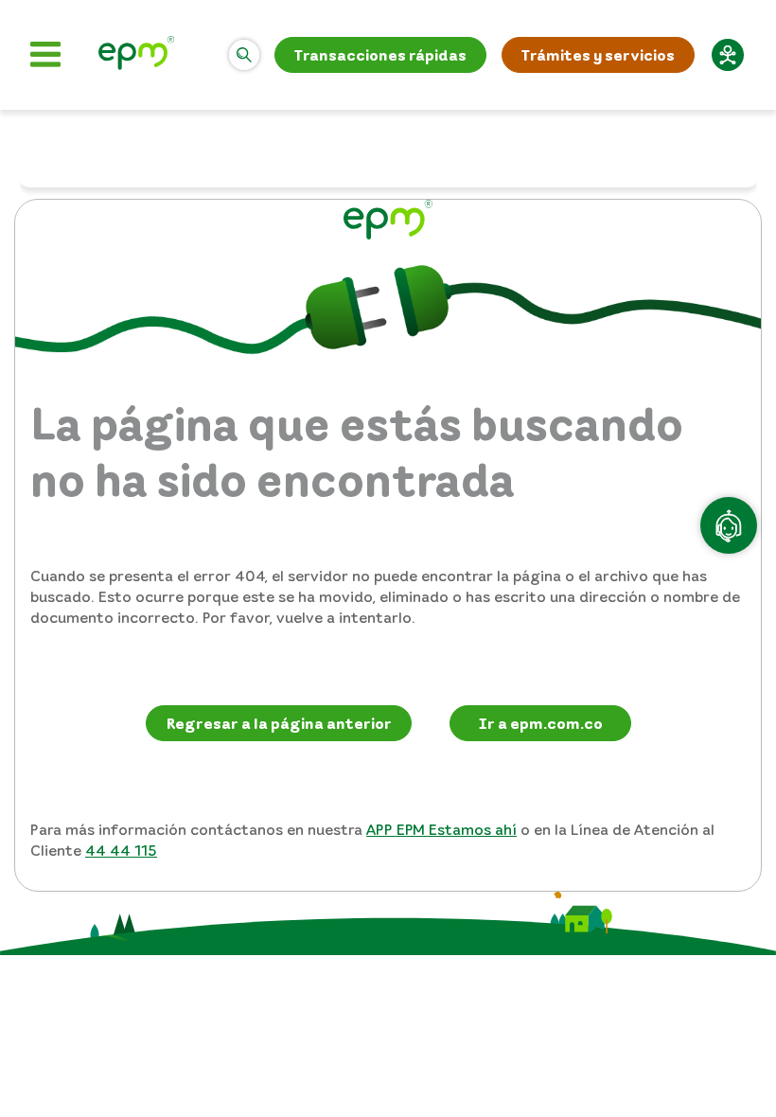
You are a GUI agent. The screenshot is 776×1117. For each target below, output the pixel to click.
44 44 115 (121, 850)
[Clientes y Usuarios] (136, 55)
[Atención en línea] (728, 525)
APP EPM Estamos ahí (441, 829)
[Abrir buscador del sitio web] (244, 55)
